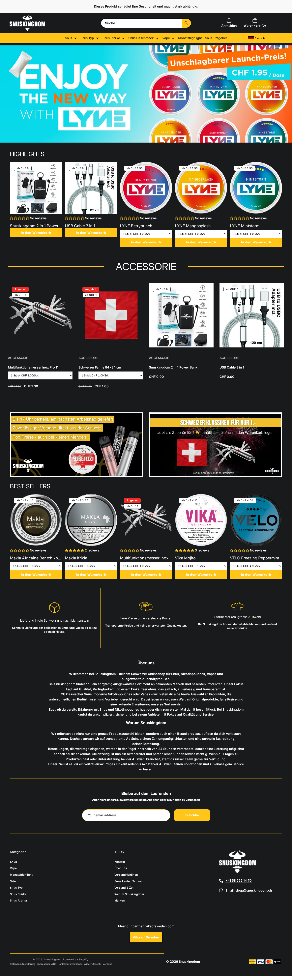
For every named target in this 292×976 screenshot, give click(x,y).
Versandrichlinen (126, 874)
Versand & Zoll (124, 887)
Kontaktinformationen (70, 963)
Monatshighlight (21, 874)
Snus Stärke (18, 894)
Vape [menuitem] (166, 38)
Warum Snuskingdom (129, 894)
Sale (13, 881)
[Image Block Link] (76, 444)
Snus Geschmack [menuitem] (141, 38)
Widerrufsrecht (92, 963)
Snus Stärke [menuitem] (111, 38)
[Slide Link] (146, 94)
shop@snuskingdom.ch (253, 890)
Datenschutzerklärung (23, 963)
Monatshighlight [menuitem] (190, 38)
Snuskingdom (52, 959)
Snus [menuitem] (68, 38)
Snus (13, 861)
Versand (107, 963)
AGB (53, 963)
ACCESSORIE (18, 358)
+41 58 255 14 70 (238, 880)
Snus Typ (16, 887)
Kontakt (119, 861)
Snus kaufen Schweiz (129, 881)
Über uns (120, 868)
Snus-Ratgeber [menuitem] (216, 38)
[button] (254, 22)
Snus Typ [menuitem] (87, 38)
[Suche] (186, 23)
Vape (13, 868)
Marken (119, 900)
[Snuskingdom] (27, 23)
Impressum (43, 963)
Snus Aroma (18, 900)
